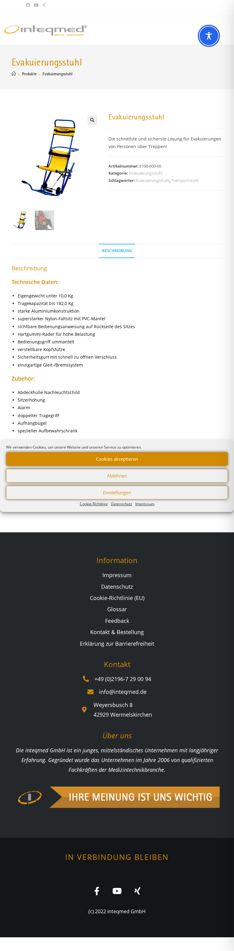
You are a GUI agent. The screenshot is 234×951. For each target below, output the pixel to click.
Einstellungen (117, 492)
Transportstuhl (184, 180)
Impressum (144, 503)
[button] (92, 120)
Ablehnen (117, 476)
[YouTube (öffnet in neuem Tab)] (36, 5)
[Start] (14, 73)
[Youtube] (117, 891)
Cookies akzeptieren (117, 459)
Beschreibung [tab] (117, 250)
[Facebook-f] (97, 891)
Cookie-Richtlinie (94, 503)
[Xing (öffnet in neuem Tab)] (44, 5)
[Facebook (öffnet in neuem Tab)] (29, 5)
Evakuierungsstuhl (58, 73)
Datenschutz (121, 503)
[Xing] (137, 891)
